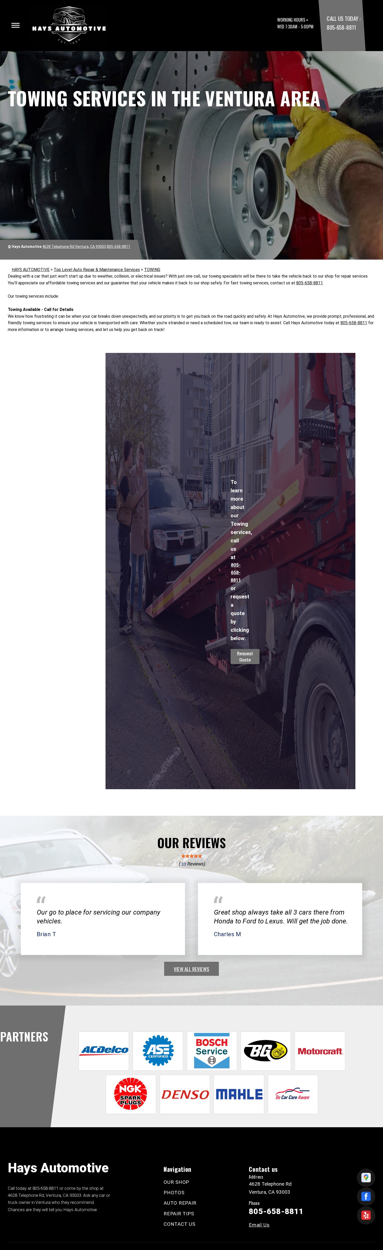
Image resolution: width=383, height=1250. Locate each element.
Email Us (259, 1224)
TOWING (152, 269)
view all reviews (191, 968)
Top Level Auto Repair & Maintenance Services (97, 269)
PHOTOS (174, 1193)
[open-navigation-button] (15, 25)
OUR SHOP (176, 1182)
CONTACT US (179, 1224)
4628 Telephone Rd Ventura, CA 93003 (74, 246)
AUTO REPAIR (180, 1203)
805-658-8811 (341, 27)
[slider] (191, 856)
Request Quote (245, 656)
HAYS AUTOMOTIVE (31, 269)
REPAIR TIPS (179, 1214)
